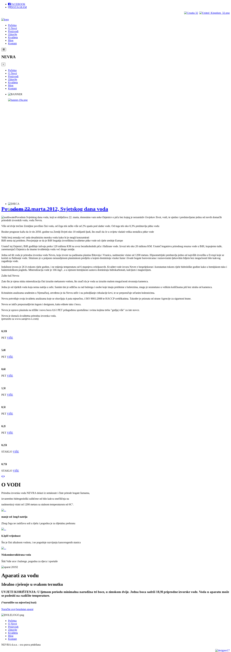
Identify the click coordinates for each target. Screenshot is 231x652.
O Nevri (12, 28)
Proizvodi (13, 31)
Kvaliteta (13, 37)
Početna (12, 25)
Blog (10, 40)
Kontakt (12, 43)
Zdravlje (12, 34)
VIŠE (10, 337)
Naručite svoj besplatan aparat (17, 609)
